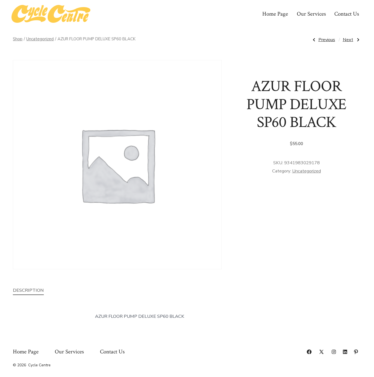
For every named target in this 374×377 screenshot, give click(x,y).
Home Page (275, 14)
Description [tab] (28, 290)
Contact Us (346, 14)
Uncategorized (40, 39)
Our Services (311, 14)
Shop (17, 39)
